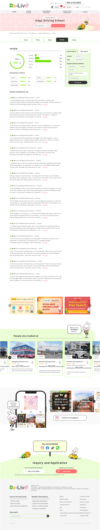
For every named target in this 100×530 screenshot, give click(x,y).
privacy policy (12, 523)
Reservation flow (64, 499)
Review (62, 40)
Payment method (84, 502)
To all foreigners (84, 510)
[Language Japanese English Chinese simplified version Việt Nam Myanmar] (82, 7)
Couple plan (82, 66)
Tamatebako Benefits (46, 11)
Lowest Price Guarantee (67, 11)
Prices (38, 40)
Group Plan (71, 69)
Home (26, 40)
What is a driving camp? (66, 502)
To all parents (63, 515)
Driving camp (83, 499)
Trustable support (64, 504)
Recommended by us (73, 78)
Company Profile (84, 515)
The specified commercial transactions (70, 513)
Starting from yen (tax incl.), (51, 366)
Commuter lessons (85, 496)
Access (74, 40)
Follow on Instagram (70, 418)
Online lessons (72, 66)
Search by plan (15, 503)
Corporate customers (39, 508)
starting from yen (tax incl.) (79, 368)
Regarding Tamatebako (39, 501)
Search (78, 82)
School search (71, 51)
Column (85, 11)
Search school (14, 501)
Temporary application (58, 25)
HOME (14, 11)
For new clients (59, 3)
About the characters (85, 513)
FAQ (61, 507)
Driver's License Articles (40, 506)
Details (61, 496)
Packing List (83, 504)
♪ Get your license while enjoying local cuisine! (76, 373)
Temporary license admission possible (75, 73)
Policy (61, 510)
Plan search (84, 51)
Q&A (53, 3)
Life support (83, 507)
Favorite (41, 25)
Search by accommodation (19, 506)
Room (50, 40)
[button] (9, 357)
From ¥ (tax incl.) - (20, 366)
